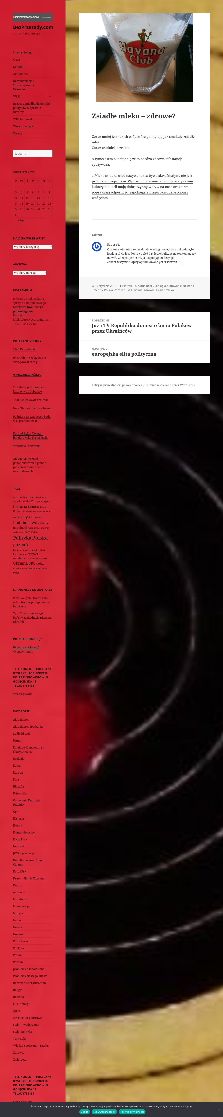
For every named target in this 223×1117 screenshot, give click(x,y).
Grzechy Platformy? (26, 647)
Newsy (17, 927)
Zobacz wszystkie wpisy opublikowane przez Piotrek (142, 262)
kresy (22, 516)
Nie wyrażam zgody (104, 1111)
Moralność (20, 899)
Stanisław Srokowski (26, 446)
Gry (15, 811)
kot (14, 517)
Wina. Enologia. (23, 126)
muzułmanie (34, 527)
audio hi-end (21, 733)
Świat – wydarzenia (26, 1025)
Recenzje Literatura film (29, 983)
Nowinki (18, 934)
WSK (16, 96)
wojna (40, 563)
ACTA (15, 497)
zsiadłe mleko (165, 290)
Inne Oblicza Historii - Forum (32, 408)
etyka (26, 501)
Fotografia (45, 501)
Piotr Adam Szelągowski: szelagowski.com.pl (29, 360)
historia (20, 506)
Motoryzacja (21, 906)
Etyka (17, 765)
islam (48, 511)
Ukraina (20, 563)
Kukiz (31, 517)
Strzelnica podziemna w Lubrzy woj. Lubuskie (29, 389)
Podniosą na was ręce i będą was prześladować (32, 419)
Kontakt (18, 67)
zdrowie (42, 568)
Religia (17, 990)
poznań (20, 544)
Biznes (17, 740)
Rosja (25, 554)
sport (34, 554)
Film (16, 779)
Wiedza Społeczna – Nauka (31, 1046)
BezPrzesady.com (33, 27)
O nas (16, 59)
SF (29, 554)
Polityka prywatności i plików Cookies (117, 385)
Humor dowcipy (24, 832)
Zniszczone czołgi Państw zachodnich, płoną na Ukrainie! (32, 617)
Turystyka (19, 1039)
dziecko (17, 501)
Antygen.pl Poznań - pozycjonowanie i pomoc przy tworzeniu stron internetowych (29, 465)
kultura (38, 517)
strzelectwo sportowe (37, 558)
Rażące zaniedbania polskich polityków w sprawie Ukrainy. (32, 108)
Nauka (17, 920)
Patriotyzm (20, 941)
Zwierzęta (19, 1059)
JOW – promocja (24, 853)
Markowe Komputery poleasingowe (28, 309)
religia (42, 550)
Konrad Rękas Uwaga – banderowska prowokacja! (30, 436)
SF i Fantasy (21, 1004)
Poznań (18, 962)
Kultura (18, 885)
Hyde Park (20, 839)
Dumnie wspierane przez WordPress (170, 385)
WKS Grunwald (23, 119)
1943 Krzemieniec (25, 349)
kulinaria (137, 290)
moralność (20, 528)
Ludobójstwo (25, 522)
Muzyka (18, 913)
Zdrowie (18, 1052)
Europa (35, 501)
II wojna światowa (24, 511)
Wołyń (25, 568)
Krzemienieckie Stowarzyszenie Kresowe (23, 85)
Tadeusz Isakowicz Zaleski (30, 400)
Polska (40, 537)
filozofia (18, 786)
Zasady (17, 133)
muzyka (45, 527)
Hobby (17, 825)
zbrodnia (33, 568)
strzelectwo (20, 558)
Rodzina (17, 554)
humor (44, 507)
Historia (18, 818)
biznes (31, 497)
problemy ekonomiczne (28, 969)
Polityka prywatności (132, 1111)
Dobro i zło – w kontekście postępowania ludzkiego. (31, 602)
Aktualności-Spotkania (28, 726)
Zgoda (84, 1111)
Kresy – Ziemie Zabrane (28, 878)
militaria (43, 523)
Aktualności (21, 74)
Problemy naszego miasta (25, 550)
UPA (31, 563)
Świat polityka (22, 1032)
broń (38, 497)
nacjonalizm (18, 532)
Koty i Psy (19, 871)
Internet (41, 511)
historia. (34, 507)
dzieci (44, 497)
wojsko (17, 568)
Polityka (22, 537)
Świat (16, 572)
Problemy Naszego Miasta (30, 976)
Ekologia (18, 759)
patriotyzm (31, 532)
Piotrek (127, 286)
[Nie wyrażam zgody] (218, 1109)
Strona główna (22, 52)
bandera (23, 497)
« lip (21, 220)
